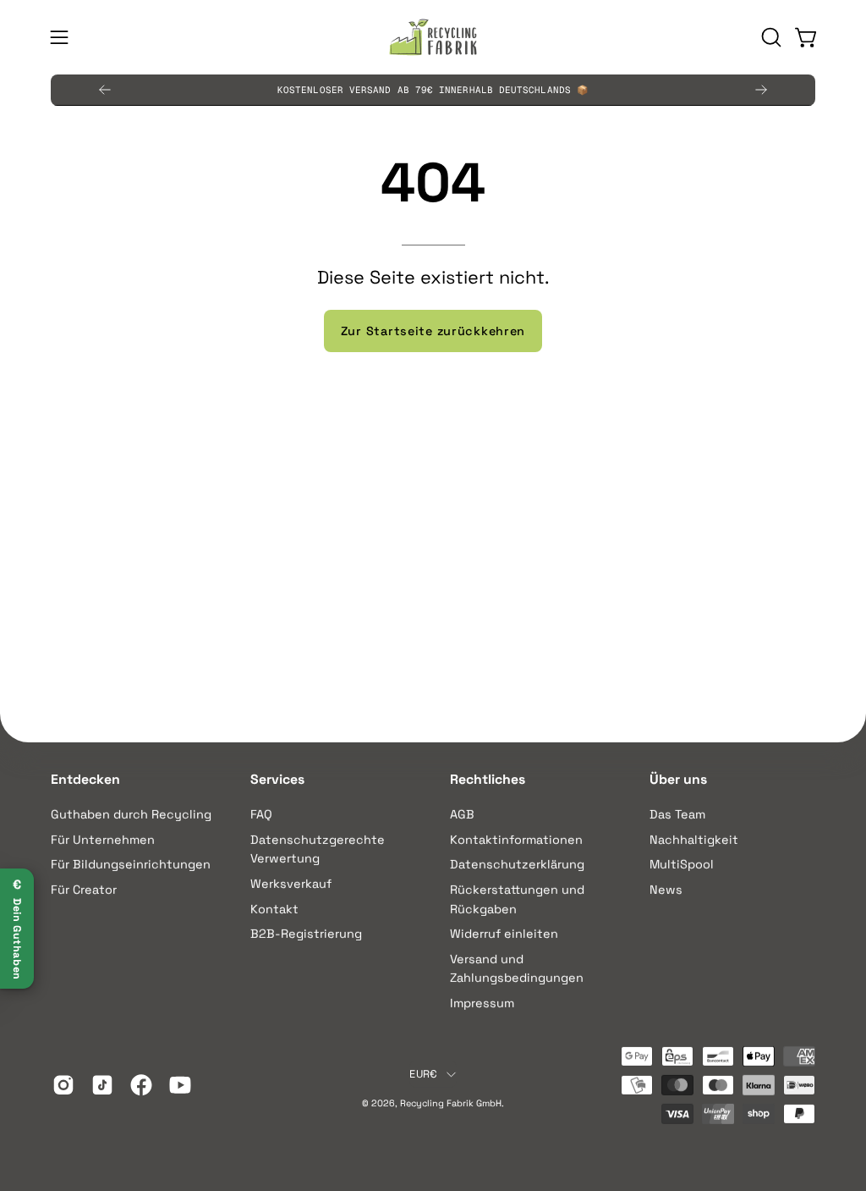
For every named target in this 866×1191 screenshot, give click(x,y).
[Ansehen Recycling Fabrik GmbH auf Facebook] (141, 1085)
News (666, 889)
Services (277, 779)
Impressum (482, 1003)
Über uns (678, 779)
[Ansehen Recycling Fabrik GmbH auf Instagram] (63, 1085)
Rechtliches (487, 779)
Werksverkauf (291, 883)
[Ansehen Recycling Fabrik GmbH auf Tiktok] (102, 1085)
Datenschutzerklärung (517, 864)
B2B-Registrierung (306, 933)
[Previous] (104, 89)
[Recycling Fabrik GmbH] (433, 37)
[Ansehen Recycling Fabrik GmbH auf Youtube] (180, 1085)
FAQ (261, 814)
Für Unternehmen (103, 838)
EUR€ (423, 1074)
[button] (769, 37)
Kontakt (274, 908)
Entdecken (85, 779)
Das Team (677, 814)
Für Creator (84, 889)
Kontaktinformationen (516, 838)
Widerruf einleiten (504, 933)
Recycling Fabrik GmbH (451, 1103)
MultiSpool (682, 864)
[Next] (761, 89)
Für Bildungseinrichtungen (131, 864)
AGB (462, 814)
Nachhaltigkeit (694, 838)
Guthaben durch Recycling (131, 814)
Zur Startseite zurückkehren (433, 331)
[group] (433, 89)
